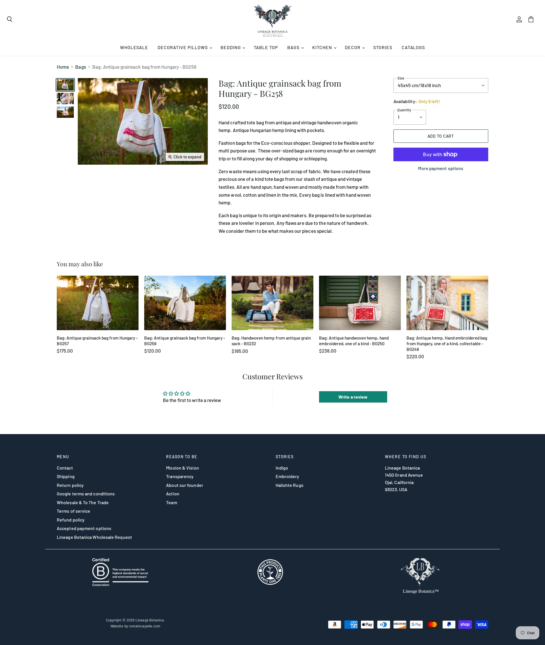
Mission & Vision (182, 467)
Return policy (70, 485)
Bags (294, 47)
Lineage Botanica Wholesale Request (94, 537)
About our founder (184, 485)
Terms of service (73, 511)
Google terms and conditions (86, 493)
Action (172, 493)
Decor (353, 47)
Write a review (353, 396)
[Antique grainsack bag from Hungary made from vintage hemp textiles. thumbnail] (65, 112)
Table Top (266, 47)
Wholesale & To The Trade (83, 502)
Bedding (231, 47)
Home (63, 67)
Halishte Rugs (289, 485)
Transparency (180, 476)
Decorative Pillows (183, 47)
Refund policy (71, 519)
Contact (65, 467)
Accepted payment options (84, 528)
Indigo (282, 467)
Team (171, 502)
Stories (382, 47)
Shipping (66, 476)
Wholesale (134, 47)
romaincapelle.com (144, 626)
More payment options (440, 168)
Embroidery (287, 476)
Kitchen (322, 47)
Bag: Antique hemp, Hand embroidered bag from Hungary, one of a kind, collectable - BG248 (446, 343)
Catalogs (413, 47)
